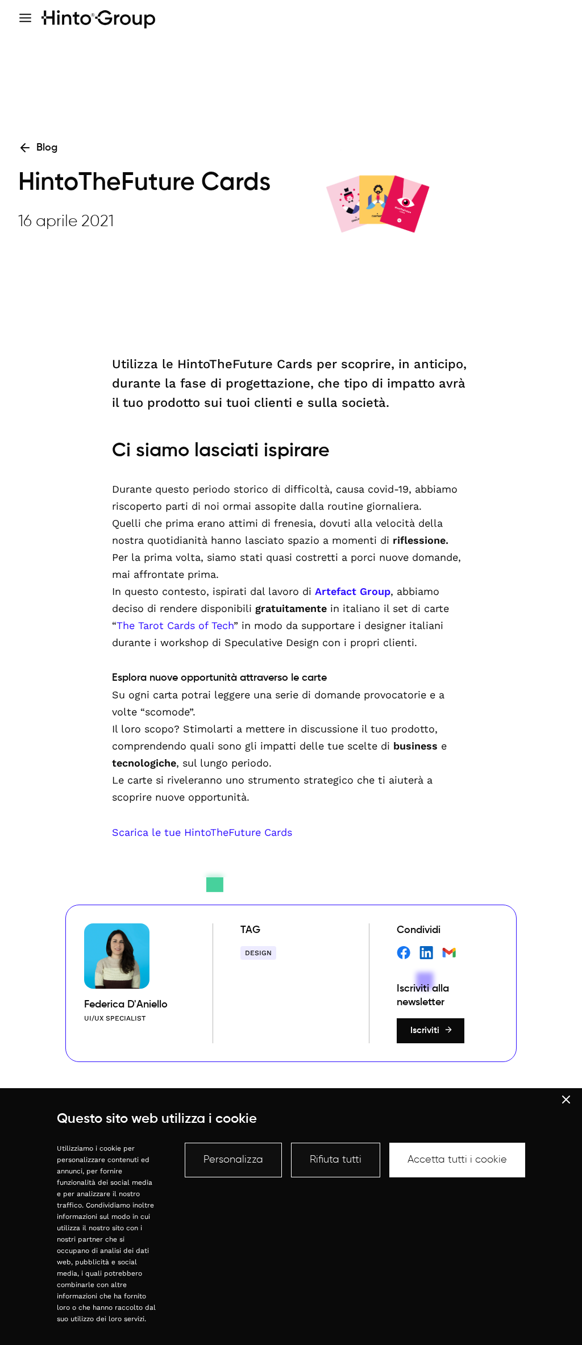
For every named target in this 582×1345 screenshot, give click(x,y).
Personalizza (233, 1160)
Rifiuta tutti (335, 1160)
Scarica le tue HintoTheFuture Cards (202, 832)
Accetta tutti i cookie (457, 1160)
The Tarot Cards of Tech (175, 625)
